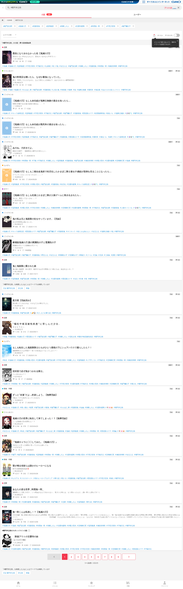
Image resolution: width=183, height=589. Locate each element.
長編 (5, 336)
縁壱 (110, 137)
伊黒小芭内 (99, 160)
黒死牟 (90, 90)
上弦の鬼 (55, 90)
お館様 (48, 66)
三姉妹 (107, 255)
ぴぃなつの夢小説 (44, 313)
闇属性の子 (62, 255)
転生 (5, 360)
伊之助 (20, 288)
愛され (133, 384)
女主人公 (63, 66)
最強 (5, 90)
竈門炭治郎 (7, 26)
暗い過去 (24, 407)
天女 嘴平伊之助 (9, 288)
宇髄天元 (40, 66)
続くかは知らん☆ (83, 231)
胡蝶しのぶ (64, 26)
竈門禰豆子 (126, 26)
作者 (81, 279)
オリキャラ (70, 231)
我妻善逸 (36, 26)
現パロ (64, 478)
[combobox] (9, 34)
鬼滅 (5, 66)
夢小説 (57, 478)
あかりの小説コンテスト (110, 90)
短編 (81, 407)
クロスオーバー (26, 478)
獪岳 (111, 478)
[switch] (177, 35)
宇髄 (34, 160)
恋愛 (63, 502)
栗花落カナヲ (87, 113)
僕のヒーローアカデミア (43, 478)
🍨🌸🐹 (109, 407)
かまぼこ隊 (27, 90)
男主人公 (44, 255)
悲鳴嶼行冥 (119, 160)
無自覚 (97, 90)
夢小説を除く (169, 35)
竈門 (13, 454)
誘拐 (113, 255)
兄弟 (100, 255)
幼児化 (63, 184)
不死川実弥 (110, 26)
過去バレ (109, 113)
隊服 (27, 288)
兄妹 (95, 255)
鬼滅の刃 (22, 26)
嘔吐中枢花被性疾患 (85, 336)
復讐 (31, 407)
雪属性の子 (73, 255)
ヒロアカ (15, 478)
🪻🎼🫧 (128, 113)
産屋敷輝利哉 (99, 113)
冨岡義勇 (50, 26)
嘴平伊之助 (122, 66)
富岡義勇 (55, 549)
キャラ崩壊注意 (17, 113)
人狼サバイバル (126, 208)
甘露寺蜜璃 (79, 26)
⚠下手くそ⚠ (91, 360)
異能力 (82, 255)
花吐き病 (72, 336)
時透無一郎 (95, 26)
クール (89, 255)
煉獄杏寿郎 (112, 66)
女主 (75, 279)
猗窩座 (63, 90)
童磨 (70, 90)
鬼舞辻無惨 (81, 90)
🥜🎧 (33, 313)
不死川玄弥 (103, 478)
